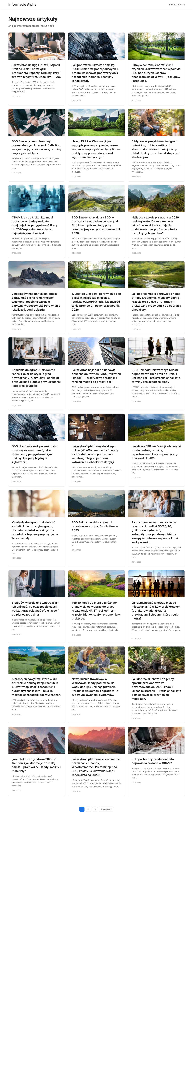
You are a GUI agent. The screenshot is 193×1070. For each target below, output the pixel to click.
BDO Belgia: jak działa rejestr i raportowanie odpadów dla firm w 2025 (95, 526)
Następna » (106, 809)
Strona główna (177, 4)
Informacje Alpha (22, 4)
